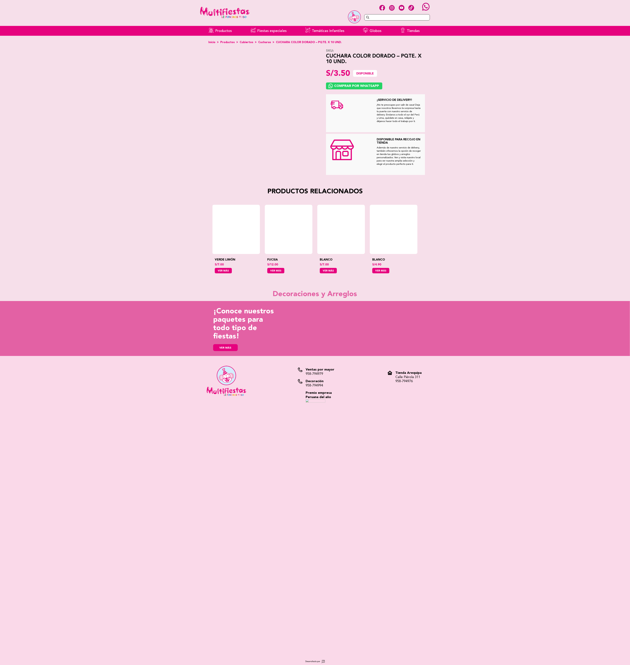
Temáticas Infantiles (328, 31)
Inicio (211, 42)
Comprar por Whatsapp (356, 86)
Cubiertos (246, 42)
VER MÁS (225, 348)
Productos (223, 31)
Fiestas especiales (272, 31)
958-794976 (404, 381)
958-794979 (314, 373)
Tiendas (413, 31)
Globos (375, 31)
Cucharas (264, 42)
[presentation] (207, 239)
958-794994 (314, 385)
